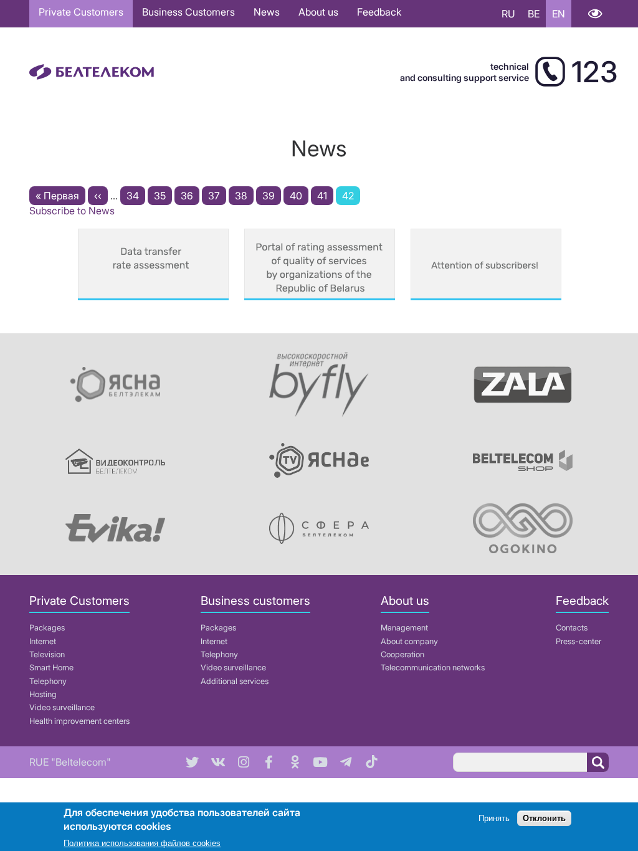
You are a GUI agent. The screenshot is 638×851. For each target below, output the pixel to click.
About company (409, 641)
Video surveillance (62, 707)
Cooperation (402, 654)
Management (404, 627)
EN (558, 13)
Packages (47, 627)
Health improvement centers (79, 721)
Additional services (235, 681)
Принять (494, 818)
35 (163, 195)
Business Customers (188, 12)
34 (135, 195)
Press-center (578, 641)
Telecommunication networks (433, 667)
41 (325, 195)
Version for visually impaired (595, 13)
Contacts (572, 627)
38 (244, 195)
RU (508, 13)
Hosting (43, 694)
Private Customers (81, 12)
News (267, 12)
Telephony (48, 681)
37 (217, 195)
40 (299, 195)
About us (318, 12)
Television (47, 654)
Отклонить (544, 818)
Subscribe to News (72, 210)
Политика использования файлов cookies (142, 843)
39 (271, 195)
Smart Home (51, 667)
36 (190, 195)
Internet (42, 641)
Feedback (379, 12)
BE (534, 13)
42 (351, 197)
